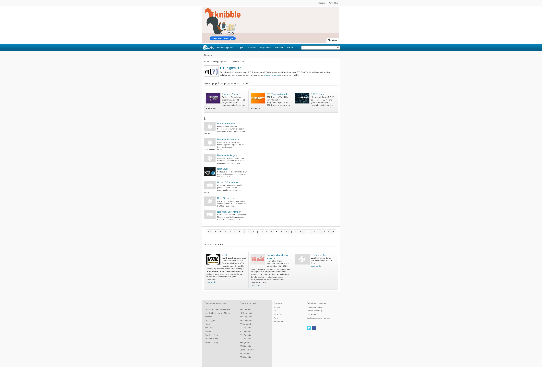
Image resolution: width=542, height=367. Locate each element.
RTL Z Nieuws (318, 94)
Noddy (208, 331)
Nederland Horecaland (228, 139)
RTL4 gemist (245, 328)
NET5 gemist (245, 353)
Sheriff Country (211, 339)
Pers (276, 318)
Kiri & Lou (209, 328)
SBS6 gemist (245, 346)
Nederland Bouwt (226, 123)
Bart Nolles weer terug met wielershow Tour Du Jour (321, 260)
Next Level (222, 169)
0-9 (209, 232)
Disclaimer (311, 314)
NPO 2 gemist (246, 317)
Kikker (207, 324)
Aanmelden (333, 3)
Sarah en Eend (211, 335)
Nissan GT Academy (227, 182)
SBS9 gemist (245, 357)
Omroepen (278, 303)
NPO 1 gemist (246, 313)
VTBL (224, 255)
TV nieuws (251, 47)
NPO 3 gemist (246, 320)
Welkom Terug (211, 342)
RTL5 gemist (245, 331)
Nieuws (277, 307)
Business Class (230, 94)
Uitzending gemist (225, 47)
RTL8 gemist (245, 339)
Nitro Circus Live (225, 198)
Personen (279, 47)
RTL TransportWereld (277, 94)
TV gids (240, 47)
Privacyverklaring (314, 307)
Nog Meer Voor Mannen (229, 212)
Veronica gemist (247, 350)
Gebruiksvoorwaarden (316, 303)
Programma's (265, 47)
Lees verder (211, 282)
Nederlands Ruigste (227, 155)
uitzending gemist (272, 75)
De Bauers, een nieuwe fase (217, 309)
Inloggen (321, 3)
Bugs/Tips (278, 314)
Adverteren (278, 322)
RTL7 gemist (245, 335)
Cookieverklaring (314, 311)
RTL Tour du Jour (319, 255)
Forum (290, 47)
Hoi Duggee (210, 320)
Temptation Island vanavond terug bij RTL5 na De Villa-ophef (278, 263)
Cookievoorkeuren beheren (319, 318)
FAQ (275, 311)
